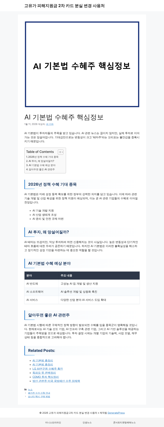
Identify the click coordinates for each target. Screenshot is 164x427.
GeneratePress (116, 412)
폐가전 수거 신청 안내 (39, 393)
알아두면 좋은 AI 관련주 (42, 169)
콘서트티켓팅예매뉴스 (124, 422)
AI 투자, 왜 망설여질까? (41, 161)
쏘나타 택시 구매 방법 (39, 396)
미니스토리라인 (53, 422)
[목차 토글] (59, 152)
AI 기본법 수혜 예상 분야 (42, 165)
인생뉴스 (87, 422)
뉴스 (30, 389)
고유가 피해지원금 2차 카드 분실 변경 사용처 (64, 5)
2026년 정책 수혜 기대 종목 (43, 156)
